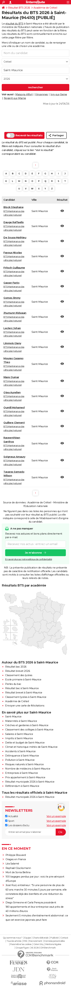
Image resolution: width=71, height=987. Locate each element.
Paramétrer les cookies (21, 944)
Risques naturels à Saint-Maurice (24, 764)
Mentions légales (53, 944)
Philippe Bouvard (16, 855)
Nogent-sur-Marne (15, 98)
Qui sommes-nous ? (12, 938)
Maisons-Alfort (24, 94)
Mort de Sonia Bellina (18, 872)
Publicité (54, 938)
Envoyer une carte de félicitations (24, 705)
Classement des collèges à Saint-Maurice (29, 729)
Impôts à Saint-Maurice (19, 738)
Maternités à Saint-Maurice (21, 721)
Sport (10, 820)
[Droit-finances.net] (52, 969)
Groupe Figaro (22, 948)
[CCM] (52, 962)
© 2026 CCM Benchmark (43, 948)
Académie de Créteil (45, 7)
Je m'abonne (33, 552)
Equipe (27, 938)
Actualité (12, 816)
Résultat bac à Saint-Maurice (22, 688)
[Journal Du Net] (19, 969)
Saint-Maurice (13, 716)
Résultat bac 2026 (16, 666)
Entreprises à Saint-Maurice (21, 772)
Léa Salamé (12, 863)
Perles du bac (13, 684)
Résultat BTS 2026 (19, 7)
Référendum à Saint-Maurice (22, 786)
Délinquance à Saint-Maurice (22, 755)
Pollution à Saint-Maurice (20, 759)
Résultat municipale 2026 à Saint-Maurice (29, 781)
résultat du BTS (14, 23)
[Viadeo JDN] (52, 976)
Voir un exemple (56, 816)
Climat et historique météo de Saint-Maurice (31, 746)
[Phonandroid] (52, 983)
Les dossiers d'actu (18, 825)
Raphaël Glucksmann (18, 868)
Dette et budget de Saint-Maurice (24, 742)
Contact (64, 938)
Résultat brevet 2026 (17, 671)
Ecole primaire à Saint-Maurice (23, 679)
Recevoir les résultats (29, 135)
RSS (25, 941)
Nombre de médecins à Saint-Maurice (27, 768)
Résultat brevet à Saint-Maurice (23, 692)
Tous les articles (14, 941)
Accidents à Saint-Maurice (20, 751)
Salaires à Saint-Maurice (19, 734)
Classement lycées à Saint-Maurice (25, 697)
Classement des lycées (18, 675)
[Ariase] (19, 983)
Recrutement (35, 941)
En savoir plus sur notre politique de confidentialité (28, 559)
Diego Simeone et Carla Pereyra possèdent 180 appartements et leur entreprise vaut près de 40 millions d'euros (35, 907)
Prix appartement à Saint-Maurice (25, 777)
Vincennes (41, 94)
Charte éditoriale (40, 938)
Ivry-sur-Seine (58, 94)
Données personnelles (54, 941)
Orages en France (16, 859)
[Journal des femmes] (19, 962)
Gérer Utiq (38, 944)
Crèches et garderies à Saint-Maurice (26, 725)
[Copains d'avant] (19, 976)
